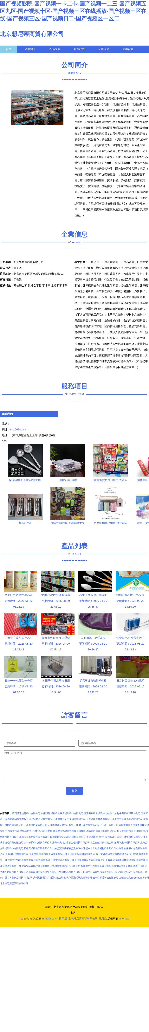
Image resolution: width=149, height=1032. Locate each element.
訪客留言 (128, 49)
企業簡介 (30, 49)
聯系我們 (79, 49)
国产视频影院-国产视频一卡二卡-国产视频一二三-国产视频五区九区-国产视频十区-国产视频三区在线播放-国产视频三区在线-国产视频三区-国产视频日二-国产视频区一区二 (73, 11)
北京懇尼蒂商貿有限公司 (32, 34)
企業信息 (103, 49)
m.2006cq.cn (18, 429)
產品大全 (54, 49)
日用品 (63, 918)
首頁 (8, 49)
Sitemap (124, 918)
